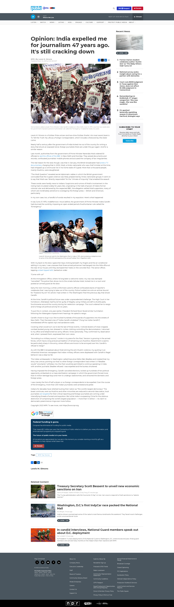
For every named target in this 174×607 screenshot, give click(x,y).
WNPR (43, 574)
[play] (33, 17)
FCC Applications (122, 571)
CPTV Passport (98, 582)
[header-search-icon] (114, 8)
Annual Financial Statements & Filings (127, 559)
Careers (72, 585)
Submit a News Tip (99, 559)
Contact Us (73, 589)
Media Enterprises (75, 582)
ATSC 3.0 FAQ (49, 575)
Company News (75, 563)
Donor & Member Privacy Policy (103, 591)
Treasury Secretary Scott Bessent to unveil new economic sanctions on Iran (98, 488)
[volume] (38, 17)
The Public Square (123, 591)
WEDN (41, 572)
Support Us (73, 593)
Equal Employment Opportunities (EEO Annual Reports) (104, 587)
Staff (71, 570)
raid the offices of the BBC (50, 156)
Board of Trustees (75, 574)
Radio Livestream (99, 570)
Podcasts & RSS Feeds (100, 566)
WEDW (45, 572)
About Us (72, 559)
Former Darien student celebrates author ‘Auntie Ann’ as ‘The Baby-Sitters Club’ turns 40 (130, 63)
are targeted (45, 394)
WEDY (50, 572)
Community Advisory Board (78, 578)
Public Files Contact (39, 575)
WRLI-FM (52, 574)
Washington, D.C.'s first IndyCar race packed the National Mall (97, 507)
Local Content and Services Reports (125, 587)
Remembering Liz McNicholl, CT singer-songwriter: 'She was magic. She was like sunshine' (129, 100)
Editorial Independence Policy (126, 579)
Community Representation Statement (102, 574)
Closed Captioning (123, 567)
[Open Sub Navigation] (37, 22)
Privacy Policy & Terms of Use (102, 595)
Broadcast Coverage (123, 563)
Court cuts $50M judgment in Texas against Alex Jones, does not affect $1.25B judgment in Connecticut (131, 86)
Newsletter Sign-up (99, 563)
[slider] (41, 17)
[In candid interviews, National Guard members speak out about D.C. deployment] (43, 535)
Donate (138, 8)
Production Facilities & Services (127, 582)
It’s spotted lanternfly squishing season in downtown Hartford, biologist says (130, 113)
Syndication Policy (123, 575)
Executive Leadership (76, 566)
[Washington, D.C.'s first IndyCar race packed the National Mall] (43, 510)
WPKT (47, 574)
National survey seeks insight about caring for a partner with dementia (131, 74)
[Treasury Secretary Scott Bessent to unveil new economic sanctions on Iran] (43, 491)
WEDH (36, 572)
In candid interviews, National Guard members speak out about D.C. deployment (97, 531)
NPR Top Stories (44, 455)
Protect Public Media (117, 22)
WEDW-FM (37, 574)
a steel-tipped (46, 270)
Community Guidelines (100, 579)
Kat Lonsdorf (61, 536)
